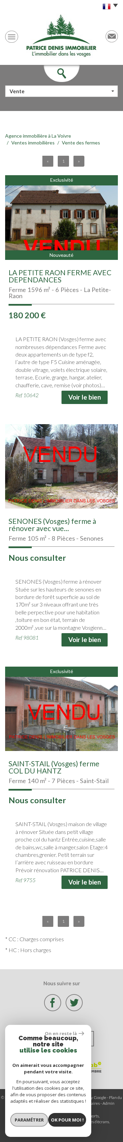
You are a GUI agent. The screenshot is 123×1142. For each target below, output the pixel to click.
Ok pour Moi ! (67, 1120)
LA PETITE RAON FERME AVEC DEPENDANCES (60, 276)
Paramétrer (29, 1120)
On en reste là (61, 1033)
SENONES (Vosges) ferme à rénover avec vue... (52, 524)
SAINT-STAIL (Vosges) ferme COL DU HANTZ (54, 767)
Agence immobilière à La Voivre (38, 136)
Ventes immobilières (33, 142)
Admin (108, 1103)
